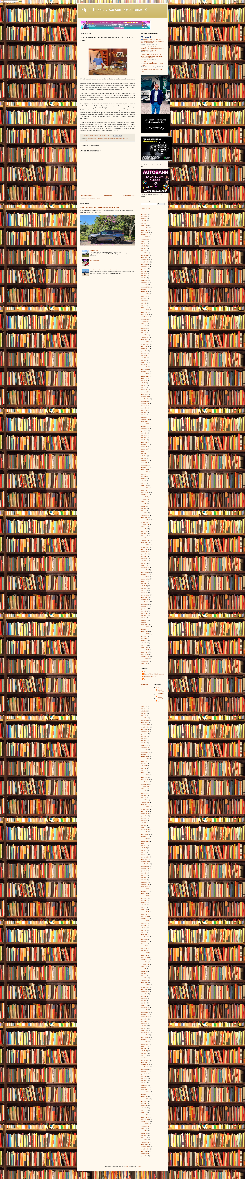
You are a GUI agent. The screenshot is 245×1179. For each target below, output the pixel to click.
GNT (94, 140)
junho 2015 (144, 506)
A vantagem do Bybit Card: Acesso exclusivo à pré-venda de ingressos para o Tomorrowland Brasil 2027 (152, 48)
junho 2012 (144, 586)
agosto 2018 (144, 431)
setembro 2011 (145, 606)
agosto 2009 (144, 663)
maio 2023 (143, 303)
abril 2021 (143, 360)
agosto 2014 (144, 526)
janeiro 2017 (144, 463)
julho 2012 (144, 583)
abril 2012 (143, 590)
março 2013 (144, 565)
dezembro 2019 (145, 396)
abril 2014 (143, 536)
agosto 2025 (144, 241)
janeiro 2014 (144, 542)
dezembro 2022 (145, 314)
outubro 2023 (144, 291)
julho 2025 (144, 244)
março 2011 (144, 620)
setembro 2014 (145, 524)
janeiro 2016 (144, 490)
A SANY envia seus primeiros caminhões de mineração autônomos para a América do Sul (152, 63)
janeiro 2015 (144, 517)
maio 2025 (143, 248)
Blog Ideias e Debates (119, 138)
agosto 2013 (144, 554)
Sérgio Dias (111, 140)
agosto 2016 (144, 474)
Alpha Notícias (101, 138)
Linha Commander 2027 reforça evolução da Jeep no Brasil (100, 207)
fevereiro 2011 (145, 622)
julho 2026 (144, 216)
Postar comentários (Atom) (92, 199)
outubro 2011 (144, 604)
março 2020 (144, 390)
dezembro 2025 (145, 232)
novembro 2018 (145, 426)
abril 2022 (143, 333)
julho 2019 (144, 408)
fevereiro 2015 (145, 515)
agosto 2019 (144, 406)
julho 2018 (144, 433)
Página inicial (108, 195)
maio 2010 (143, 643)
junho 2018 (144, 435)
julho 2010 (144, 638)
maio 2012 (143, 588)
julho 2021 (144, 353)
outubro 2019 (144, 401)
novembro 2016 (145, 467)
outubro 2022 (144, 319)
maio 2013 (143, 561)
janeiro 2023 (144, 312)
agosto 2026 (144, 214)
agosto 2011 (144, 609)
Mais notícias (144, 69)
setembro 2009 (145, 661)
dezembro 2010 (145, 627)
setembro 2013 (145, 552)
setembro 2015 (145, 499)
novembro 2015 (145, 495)
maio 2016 (143, 481)
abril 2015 (143, 511)
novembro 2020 (145, 371)
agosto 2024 (144, 269)
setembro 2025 (145, 239)
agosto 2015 (144, 501)
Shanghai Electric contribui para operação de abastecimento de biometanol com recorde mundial (152, 41)
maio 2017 (143, 458)
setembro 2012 (145, 579)
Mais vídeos (151, 69)
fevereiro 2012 (145, 595)
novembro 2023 (145, 289)
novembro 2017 (145, 444)
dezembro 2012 (145, 572)
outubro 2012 (144, 577)
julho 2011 (144, 611)
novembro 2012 (145, 574)
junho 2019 (144, 410)
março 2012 (144, 593)
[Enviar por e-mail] (114, 136)
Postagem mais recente (87, 195)
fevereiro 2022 (145, 337)
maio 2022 (143, 330)
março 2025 (144, 253)
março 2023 (144, 307)
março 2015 (144, 513)
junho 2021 (144, 355)
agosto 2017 (144, 451)
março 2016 (144, 485)
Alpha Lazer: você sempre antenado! (113, 9)
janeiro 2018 (144, 442)
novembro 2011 (145, 602)
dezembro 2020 (145, 369)
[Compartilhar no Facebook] (119, 136)
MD (145, 671)
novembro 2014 (145, 522)
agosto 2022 (144, 323)
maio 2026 (143, 221)
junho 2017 (144, 456)
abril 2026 (143, 223)
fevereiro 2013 (145, 567)
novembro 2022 (145, 317)
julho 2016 (144, 476)
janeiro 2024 (144, 285)
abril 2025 (143, 250)
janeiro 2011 (144, 624)
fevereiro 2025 (145, 255)
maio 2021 (143, 358)
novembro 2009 (145, 657)
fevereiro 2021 (145, 365)
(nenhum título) (94, 250)
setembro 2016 (145, 472)
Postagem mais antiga (128, 195)
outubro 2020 (144, 374)
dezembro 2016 (145, 465)
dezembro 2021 (145, 342)
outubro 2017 (144, 447)
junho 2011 (144, 613)
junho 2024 (144, 273)
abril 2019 (143, 415)
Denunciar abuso (144, 685)
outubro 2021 (144, 346)
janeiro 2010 (144, 652)
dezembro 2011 (145, 599)
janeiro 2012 (144, 597)
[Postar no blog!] (116, 136)
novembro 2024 (145, 262)
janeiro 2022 (144, 339)
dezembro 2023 (145, 287)
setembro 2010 (145, 634)
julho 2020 (144, 380)
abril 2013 (143, 563)
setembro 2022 (145, 321)
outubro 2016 (144, 469)
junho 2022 (144, 328)
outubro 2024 (144, 264)
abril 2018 (143, 440)
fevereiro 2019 (145, 419)
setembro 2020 (145, 376)
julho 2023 (144, 298)
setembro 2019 (145, 403)
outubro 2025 (144, 237)
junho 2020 (144, 383)
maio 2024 (143, 275)
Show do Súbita (94, 260)
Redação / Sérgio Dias (150, 676)
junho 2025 (144, 246)
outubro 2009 (144, 659)
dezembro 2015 (145, 492)
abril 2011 (143, 618)
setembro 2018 (145, 428)
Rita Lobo (105, 140)
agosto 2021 (144, 351)
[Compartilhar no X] (118, 136)
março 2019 (144, 417)
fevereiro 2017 (145, 460)
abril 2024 (143, 278)
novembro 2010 (145, 629)
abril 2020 (143, 387)
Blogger (139, 1166)
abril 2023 (143, 305)
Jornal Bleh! (99, 140)
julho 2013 (144, 556)
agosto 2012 (144, 581)
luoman (126, 1166)
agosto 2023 (144, 296)
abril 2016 (143, 483)
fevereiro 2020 (145, 392)
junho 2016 (144, 478)
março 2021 (144, 362)
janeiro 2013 (144, 570)
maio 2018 (143, 437)
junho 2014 (144, 531)
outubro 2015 (144, 497)
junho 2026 (144, 219)
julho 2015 (144, 504)
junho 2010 (144, 641)
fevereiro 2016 (145, 488)
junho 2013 (144, 558)
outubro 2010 (144, 631)
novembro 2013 (145, 547)
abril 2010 (143, 645)
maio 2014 (143, 533)
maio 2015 (143, 508)
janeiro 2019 (144, 421)
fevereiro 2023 (145, 310)
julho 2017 (144, 453)
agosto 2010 (144, 636)
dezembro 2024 (145, 260)
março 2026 (144, 225)
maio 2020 (143, 385)
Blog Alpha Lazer (109, 138)
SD (145, 679)
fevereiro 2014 (145, 540)
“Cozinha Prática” (92, 138)
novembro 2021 (145, 344)
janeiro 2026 (144, 230)
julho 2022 (144, 326)
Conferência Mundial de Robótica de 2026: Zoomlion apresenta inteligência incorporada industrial (151, 56)
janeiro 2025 (144, 257)
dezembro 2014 (145, 520)
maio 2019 (143, 412)
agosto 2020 (144, 378)
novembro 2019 (145, 399)
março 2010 (144, 647)
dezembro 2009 (145, 654)
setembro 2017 (145, 449)
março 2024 (144, 280)
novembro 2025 (145, 234)
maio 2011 (143, 615)
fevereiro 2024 (145, 282)
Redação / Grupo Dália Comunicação (154, 674)
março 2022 (144, 335)
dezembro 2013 (145, 545)
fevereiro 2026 (145, 228)
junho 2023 (144, 301)
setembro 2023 (145, 294)
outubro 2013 (144, 549)
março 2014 (144, 538)
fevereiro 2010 (145, 650)
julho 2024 (144, 271)
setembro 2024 (145, 266)
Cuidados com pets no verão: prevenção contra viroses (104, 270)
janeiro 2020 (144, 394)
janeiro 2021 (144, 367)
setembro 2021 (145, 349)
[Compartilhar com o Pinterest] (121, 136)
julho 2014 (144, 529)
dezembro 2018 (145, 424)
